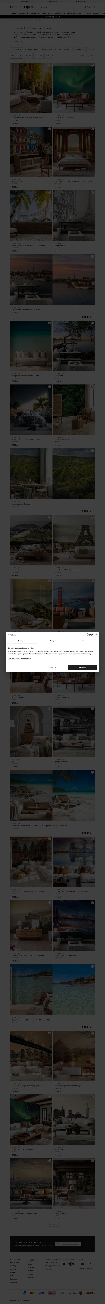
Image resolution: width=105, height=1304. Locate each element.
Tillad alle (82, 667)
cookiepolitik (26, 658)
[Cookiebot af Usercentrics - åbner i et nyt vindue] (88, 634)
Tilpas (51, 667)
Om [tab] (83, 641)
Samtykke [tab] (21, 641)
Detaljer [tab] (52, 641)
